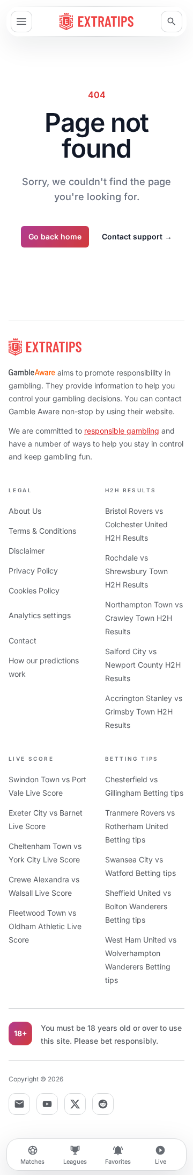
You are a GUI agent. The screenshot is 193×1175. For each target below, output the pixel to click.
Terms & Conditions (42, 530)
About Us (25, 510)
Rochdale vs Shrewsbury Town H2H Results (136, 571)
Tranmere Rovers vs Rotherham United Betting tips (140, 826)
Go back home (54, 236)
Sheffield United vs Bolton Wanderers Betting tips (138, 906)
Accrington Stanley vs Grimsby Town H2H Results (143, 711)
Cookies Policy (34, 590)
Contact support (137, 236)
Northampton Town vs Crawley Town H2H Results (144, 618)
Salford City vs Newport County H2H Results (143, 665)
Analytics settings (40, 615)
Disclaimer (26, 550)
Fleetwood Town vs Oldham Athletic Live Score (45, 926)
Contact (22, 640)
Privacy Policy (33, 570)
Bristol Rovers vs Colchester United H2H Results (136, 524)
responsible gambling (121, 430)
